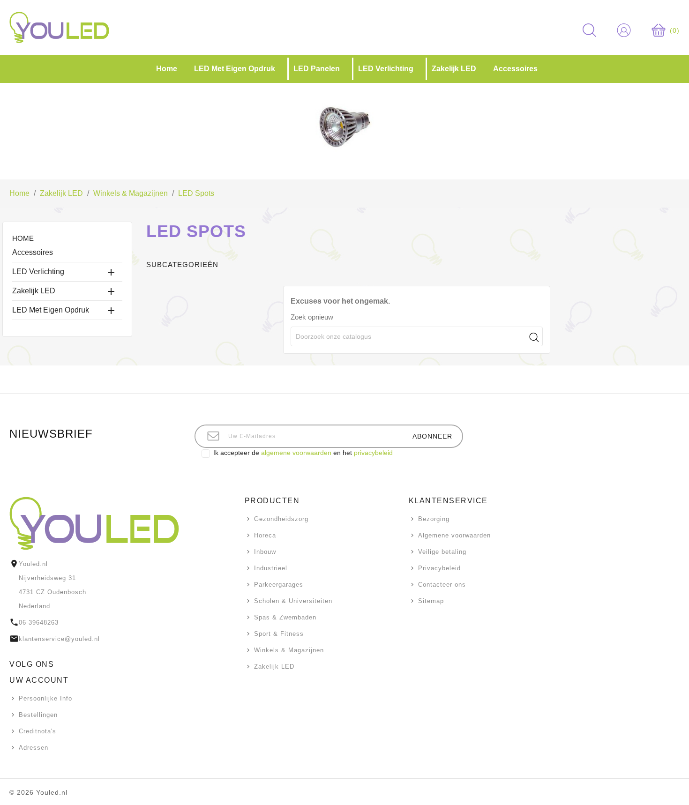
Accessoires (32, 252)
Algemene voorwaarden (454, 535)
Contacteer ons (442, 584)
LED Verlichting (38, 272)
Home (23, 238)
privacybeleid (373, 452)
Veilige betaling (442, 551)
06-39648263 (39, 622)
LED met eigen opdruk (50, 310)
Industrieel (270, 568)
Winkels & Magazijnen (289, 650)
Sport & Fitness (279, 633)
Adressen (33, 747)
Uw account (38, 680)
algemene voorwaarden (296, 452)
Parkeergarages (278, 584)
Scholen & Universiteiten (293, 600)
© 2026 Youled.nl (38, 792)
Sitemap (431, 600)
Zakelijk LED (33, 291)
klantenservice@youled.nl (59, 638)
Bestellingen (38, 714)
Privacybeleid (439, 568)
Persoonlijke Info (45, 698)
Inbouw (265, 551)
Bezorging (433, 518)
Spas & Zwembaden (285, 617)
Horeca (265, 535)
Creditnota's (37, 731)
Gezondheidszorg (281, 518)
